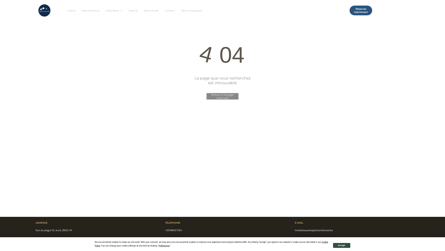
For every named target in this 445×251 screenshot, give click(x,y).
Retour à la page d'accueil (222, 96)
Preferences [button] (164, 246)
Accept (341, 245)
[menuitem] (71, 10)
